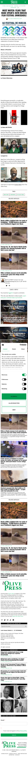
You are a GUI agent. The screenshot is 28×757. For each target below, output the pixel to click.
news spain (6, 194)
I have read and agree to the (15, 731)
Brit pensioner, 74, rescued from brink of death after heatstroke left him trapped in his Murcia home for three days (13, 672)
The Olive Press (20, 194)
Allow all (14, 396)
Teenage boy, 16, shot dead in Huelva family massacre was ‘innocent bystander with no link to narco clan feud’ (14, 248)
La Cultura (22, 6)
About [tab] (23, 349)
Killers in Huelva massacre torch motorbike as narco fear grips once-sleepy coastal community (14, 274)
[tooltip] (6, 285)
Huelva (16, 6)
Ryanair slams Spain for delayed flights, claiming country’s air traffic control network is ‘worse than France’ (13, 679)
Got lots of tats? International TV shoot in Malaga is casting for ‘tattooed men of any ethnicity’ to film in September (13, 666)
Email (3, 720)
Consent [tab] (5, 349)
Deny (14, 409)
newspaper (13, 194)
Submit (14, 735)
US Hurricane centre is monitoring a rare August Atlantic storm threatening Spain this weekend (12, 659)
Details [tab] (14, 349)
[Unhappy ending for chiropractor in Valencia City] (14, 306)
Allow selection (14, 403)
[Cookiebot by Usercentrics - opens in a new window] (20, 345)
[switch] (24, 379)
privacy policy (23, 731)
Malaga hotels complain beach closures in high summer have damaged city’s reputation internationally (12, 653)
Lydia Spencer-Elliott (16, 18)
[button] (25, 626)
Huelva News (18, 184)
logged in (10, 293)
